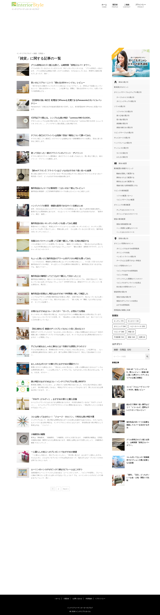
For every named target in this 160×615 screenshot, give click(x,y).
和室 (131, 332)
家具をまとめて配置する (125, 181)
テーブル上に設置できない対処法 (128, 260)
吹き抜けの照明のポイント (126, 287)
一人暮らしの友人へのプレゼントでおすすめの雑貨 (54, 452)
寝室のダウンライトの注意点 (127, 301)
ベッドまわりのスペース (125, 232)
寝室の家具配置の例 (123, 224)
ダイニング (120, 326)
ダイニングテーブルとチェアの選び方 (128, 92)
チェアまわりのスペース (125, 210)
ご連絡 (126, 5)
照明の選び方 (121, 238)
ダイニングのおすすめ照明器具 (127, 249)
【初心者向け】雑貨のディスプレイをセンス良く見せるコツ (58, 328)
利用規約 (89, 599)
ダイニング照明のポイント (124, 243)
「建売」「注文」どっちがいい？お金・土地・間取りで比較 (137, 477)
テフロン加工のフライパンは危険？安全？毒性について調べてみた (61, 135)
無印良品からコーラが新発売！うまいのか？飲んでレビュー (58, 188)
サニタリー (133, 321)
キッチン (119, 321)
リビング (119, 332)
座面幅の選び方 (122, 123)
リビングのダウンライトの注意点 (128, 283)
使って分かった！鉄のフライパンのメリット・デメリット (57, 153)
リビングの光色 (122, 275)
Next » (66, 489)
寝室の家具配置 (119, 219)
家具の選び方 (121, 82)
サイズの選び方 (122, 153)
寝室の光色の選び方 (123, 297)
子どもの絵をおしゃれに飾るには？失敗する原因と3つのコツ (58, 346)
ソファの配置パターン (124, 196)
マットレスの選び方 (121, 148)
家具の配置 (120, 163)
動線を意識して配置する (125, 173)
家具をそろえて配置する (125, 177)
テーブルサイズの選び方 (125, 97)
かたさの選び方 (122, 157)
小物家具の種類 (38, 434)
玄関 (142, 337)
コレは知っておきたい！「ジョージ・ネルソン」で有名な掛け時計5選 (62, 416)
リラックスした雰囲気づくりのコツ (129, 279)
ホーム (104, 5)
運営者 (115, 5)
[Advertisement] (80, 29)
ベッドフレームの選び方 (123, 143)
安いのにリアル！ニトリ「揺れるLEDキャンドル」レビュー (58, 82)
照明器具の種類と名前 (122, 310)
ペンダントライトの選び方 (126, 256)
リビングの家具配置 (121, 191)
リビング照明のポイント (123, 266)
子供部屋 (119, 337)
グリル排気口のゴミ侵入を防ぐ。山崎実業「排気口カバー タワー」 (61, 65)
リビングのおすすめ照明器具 (127, 271)
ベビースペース (137, 326)
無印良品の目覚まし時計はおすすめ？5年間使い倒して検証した (59, 293)
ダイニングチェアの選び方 (126, 101)
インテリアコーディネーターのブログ (80, 608)
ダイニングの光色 (123, 253)
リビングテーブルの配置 (125, 200)
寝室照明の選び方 (120, 292)
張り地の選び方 (122, 119)
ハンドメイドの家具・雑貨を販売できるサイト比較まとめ (57, 205)
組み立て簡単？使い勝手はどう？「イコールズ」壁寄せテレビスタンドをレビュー (137, 407)
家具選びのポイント (121, 87)
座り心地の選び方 (123, 115)
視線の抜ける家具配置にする (127, 185)
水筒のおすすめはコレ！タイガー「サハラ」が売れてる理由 (58, 311)
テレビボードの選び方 (122, 138)
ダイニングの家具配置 (122, 205)
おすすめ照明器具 (123, 305)
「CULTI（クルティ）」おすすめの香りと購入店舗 (54, 399)
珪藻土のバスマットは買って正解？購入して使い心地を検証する (60, 241)
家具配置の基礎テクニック (124, 168)
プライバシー (140, 5)
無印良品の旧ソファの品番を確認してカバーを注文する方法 (137, 425)
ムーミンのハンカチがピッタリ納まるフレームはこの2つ (56, 469)
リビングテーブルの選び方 (124, 133)
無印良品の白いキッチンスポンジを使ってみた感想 (54, 223)
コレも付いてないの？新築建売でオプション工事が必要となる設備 (137, 460)
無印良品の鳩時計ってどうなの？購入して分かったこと (56, 276)
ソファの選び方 (119, 106)
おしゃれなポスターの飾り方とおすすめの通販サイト (55, 364)
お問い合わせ (77, 599)
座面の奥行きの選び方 (124, 127)
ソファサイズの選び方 (124, 111)
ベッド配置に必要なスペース (127, 228)
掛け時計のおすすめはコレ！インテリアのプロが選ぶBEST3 (58, 381)
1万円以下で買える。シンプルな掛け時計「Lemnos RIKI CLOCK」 (61, 117)
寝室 (131, 337)
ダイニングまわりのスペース (127, 214)
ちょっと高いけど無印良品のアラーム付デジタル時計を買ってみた (61, 258)
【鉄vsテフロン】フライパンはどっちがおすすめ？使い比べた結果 (61, 170)
